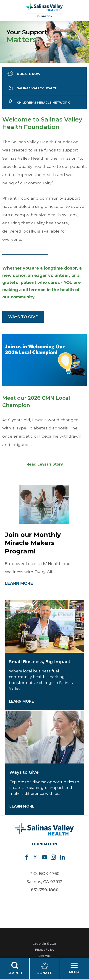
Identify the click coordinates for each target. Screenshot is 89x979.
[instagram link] (53, 857)
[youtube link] (44, 857)
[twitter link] (35, 857)
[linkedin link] (62, 857)
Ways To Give (23, 317)
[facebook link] (26, 857)
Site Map (44, 955)
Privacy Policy (44, 949)
